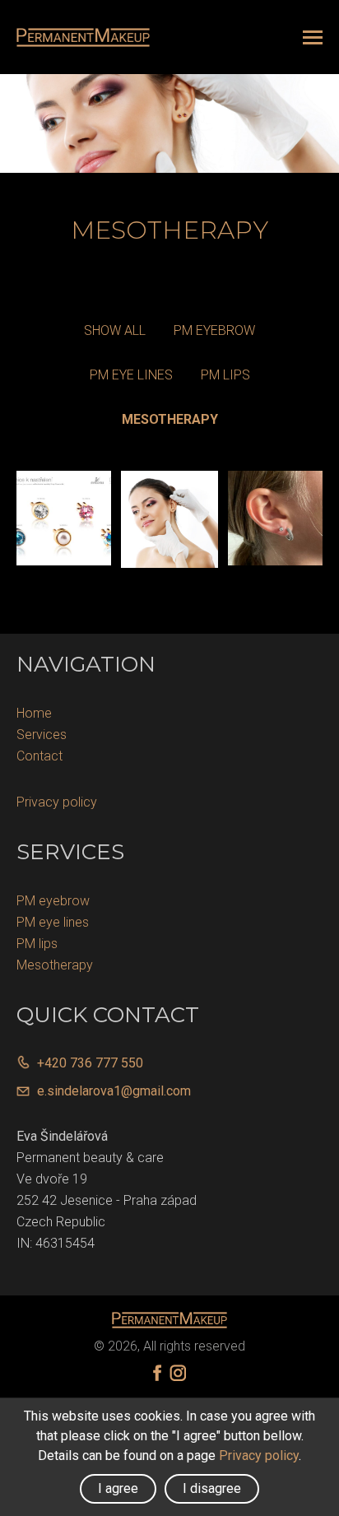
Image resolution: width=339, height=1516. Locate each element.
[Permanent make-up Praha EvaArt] (83, 37)
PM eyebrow (214, 330)
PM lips (225, 375)
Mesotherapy (170, 419)
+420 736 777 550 (90, 1063)
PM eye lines (131, 375)
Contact (39, 756)
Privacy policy (56, 802)
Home (34, 713)
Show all (115, 330)
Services (41, 734)
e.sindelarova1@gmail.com (114, 1091)
